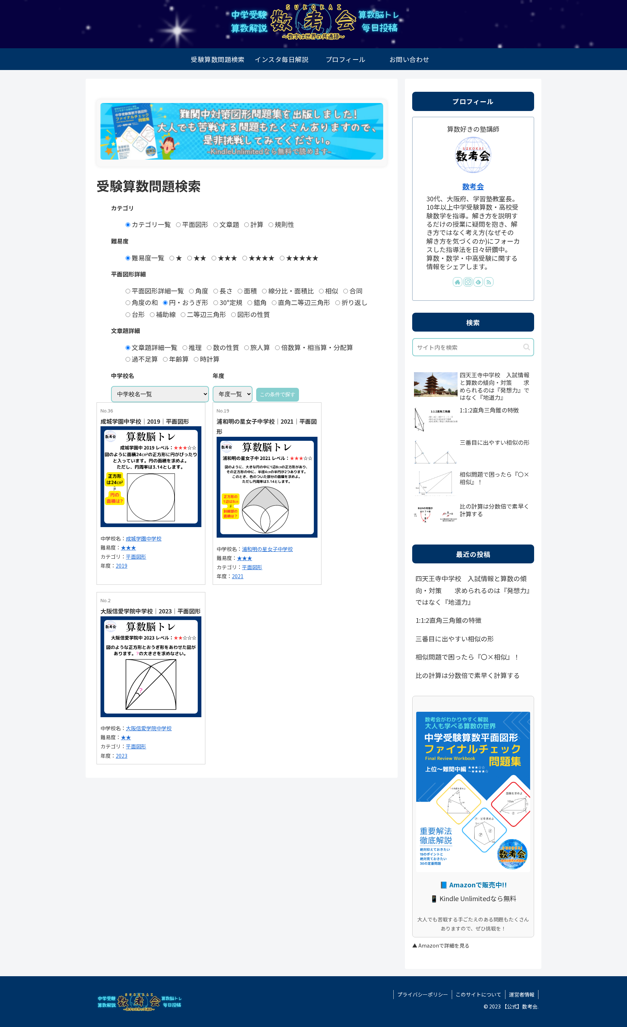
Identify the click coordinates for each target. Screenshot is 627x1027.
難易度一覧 (147, 257)
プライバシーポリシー (422, 994)
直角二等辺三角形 (303, 302)
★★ (199, 257)
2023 (121, 755)
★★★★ (261, 257)
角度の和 (144, 302)
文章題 (228, 224)
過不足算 (144, 358)
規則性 (283, 224)
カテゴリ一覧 (150, 224)
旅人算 (259, 347)
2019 (121, 565)
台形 (137, 314)
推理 (194, 347)
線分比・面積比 (290, 290)
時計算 (209, 358)
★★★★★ (301, 257)
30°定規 (230, 302)
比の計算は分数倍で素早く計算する (467, 675)
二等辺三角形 (205, 314)
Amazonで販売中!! (478, 884)
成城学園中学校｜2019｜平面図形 (145, 421)
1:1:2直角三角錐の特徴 (448, 620)
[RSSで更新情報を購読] (488, 282)
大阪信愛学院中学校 (149, 728)
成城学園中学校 (143, 538)
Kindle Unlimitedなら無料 (477, 898)
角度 (201, 290)
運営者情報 (521, 994)
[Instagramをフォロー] (468, 282)
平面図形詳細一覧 (157, 290)
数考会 (473, 186)
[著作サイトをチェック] (457, 282)
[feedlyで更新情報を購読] (478, 282)
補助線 (165, 314)
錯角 (259, 302)
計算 (256, 224)
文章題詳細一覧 (153, 347)
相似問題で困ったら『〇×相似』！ (467, 656)
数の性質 (225, 347)
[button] (526, 347)
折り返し (354, 302)
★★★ (226, 257)
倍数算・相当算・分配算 (316, 347)
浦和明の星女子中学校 (267, 548)
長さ (225, 290)
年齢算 (178, 358)
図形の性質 (253, 314)
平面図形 (194, 224)
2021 (237, 576)
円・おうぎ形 (188, 302)
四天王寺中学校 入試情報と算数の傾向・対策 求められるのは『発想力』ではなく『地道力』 (472, 590)
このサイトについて (478, 994)
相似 (331, 290)
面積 (249, 290)
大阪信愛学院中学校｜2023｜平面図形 (151, 611)
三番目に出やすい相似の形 (454, 638)
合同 (355, 290)
